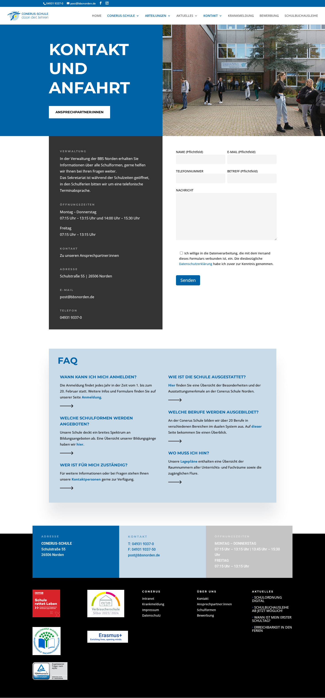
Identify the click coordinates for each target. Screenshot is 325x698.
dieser (256, 426)
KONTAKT (210, 16)
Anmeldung (91, 397)
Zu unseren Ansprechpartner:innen (89, 255)
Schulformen (206, 610)
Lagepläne (188, 461)
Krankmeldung (153, 604)
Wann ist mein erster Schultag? (271, 619)
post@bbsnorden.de (77, 296)
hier (79, 444)
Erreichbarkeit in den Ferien (272, 629)
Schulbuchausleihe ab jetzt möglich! (270, 609)
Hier (171, 385)
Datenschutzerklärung (195, 264)
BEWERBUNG (269, 16)
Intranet (148, 598)
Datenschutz (151, 615)
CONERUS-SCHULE (121, 16)
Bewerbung (205, 615)
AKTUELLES (184, 16)
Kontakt (202, 598)
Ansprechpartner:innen (79, 112)
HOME (96, 16)
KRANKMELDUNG (241, 16)
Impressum (150, 610)
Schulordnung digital (267, 599)
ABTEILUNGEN (155, 16)
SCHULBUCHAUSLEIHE (301, 16)
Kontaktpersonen (86, 479)
